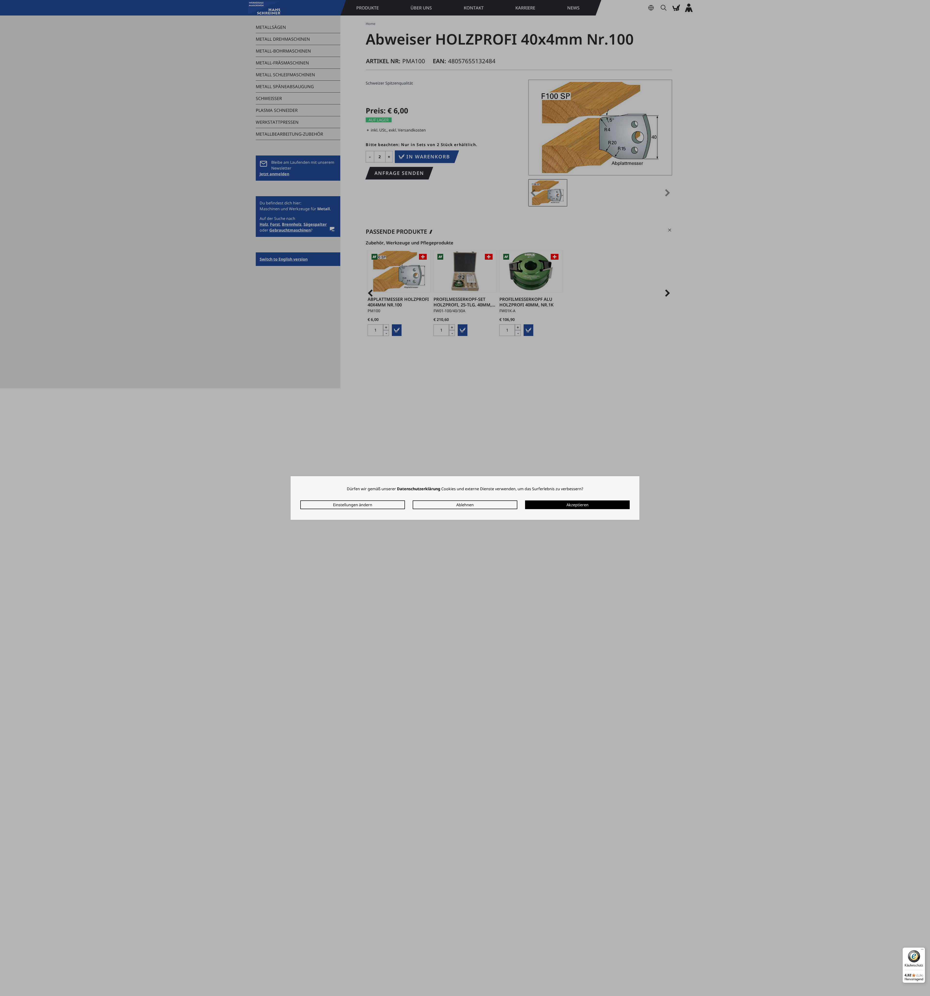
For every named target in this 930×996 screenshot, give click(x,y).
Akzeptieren (577, 504)
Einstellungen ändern (352, 504)
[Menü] (922, 950)
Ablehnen (465, 504)
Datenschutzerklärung (418, 488)
